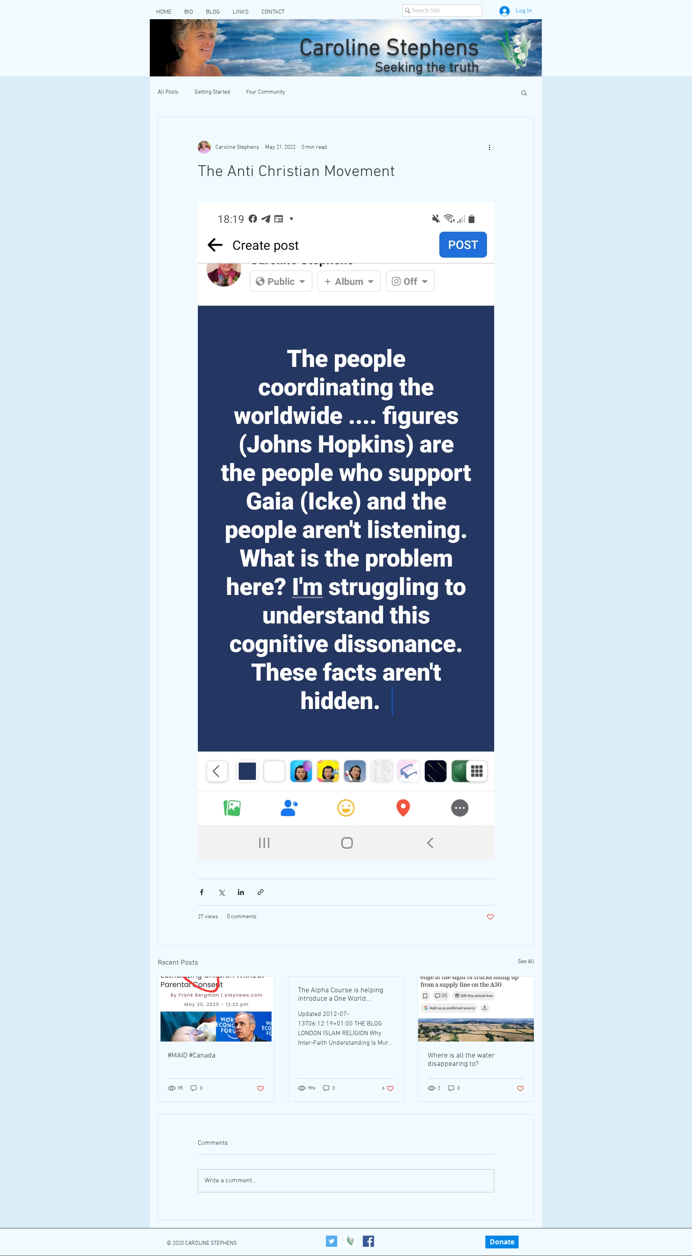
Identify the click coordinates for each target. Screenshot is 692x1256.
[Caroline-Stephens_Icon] (350, 1241)
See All (526, 961)
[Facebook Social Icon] (368, 1241)
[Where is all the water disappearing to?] (476, 1009)
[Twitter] (331, 1241)
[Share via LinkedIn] (241, 892)
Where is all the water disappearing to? (461, 1060)
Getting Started (212, 92)
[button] (524, 92)
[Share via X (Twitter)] (221, 892)
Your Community (265, 92)
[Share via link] (260, 892)
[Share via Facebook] (201, 892)
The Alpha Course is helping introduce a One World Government (340, 994)
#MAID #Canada (191, 1056)
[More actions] (489, 147)
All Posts (168, 92)
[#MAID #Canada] (216, 1009)
